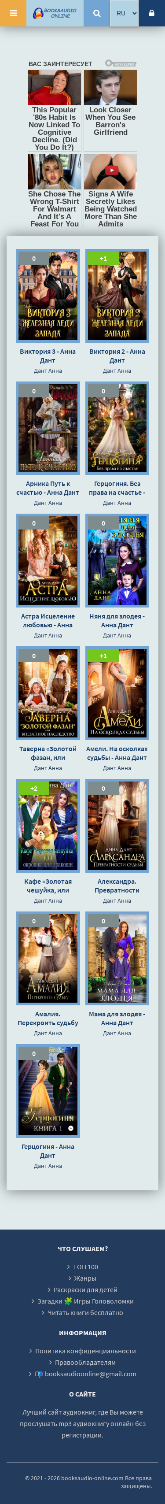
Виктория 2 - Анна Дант (117, 355)
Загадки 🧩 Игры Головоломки (85, 1301)
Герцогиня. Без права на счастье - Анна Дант (117, 487)
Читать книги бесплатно (85, 1312)
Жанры (85, 1278)
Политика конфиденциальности (85, 1350)
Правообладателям (85, 1362)
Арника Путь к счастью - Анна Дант (47, 487)
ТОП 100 (85, 1266)
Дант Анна (48, 370)
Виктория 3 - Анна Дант (48, 355)
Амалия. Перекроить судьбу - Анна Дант (48, 1018)
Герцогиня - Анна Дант (48, 1150)
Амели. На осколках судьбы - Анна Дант (117, 753)
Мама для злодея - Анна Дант (117, 1018)
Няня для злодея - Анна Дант (117, 620)
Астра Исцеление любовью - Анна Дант (48, 620)
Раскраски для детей (85, 1289)
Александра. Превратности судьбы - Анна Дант (117, 885)
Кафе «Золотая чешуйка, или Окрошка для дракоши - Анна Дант (48, 885)
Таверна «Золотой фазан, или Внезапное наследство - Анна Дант (48, 753)
